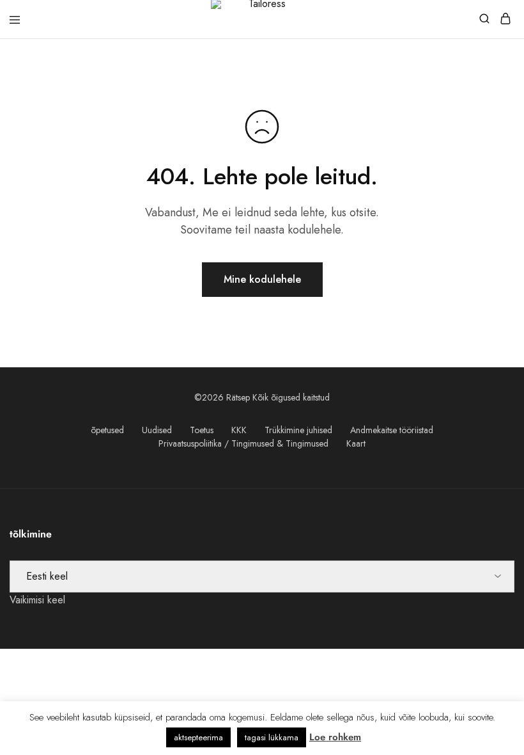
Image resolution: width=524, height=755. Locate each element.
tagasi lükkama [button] (271, 737)
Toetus (201, 430)
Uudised (157, 430)
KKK (239, 430)
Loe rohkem (335, 737)
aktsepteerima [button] (198, 737)
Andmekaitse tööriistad (391, 430)
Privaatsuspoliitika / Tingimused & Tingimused (243, 443)
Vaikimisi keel (37, 599)
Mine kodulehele (262, 279)
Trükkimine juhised (298, 430)
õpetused (107, 430)
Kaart (356, 443)
